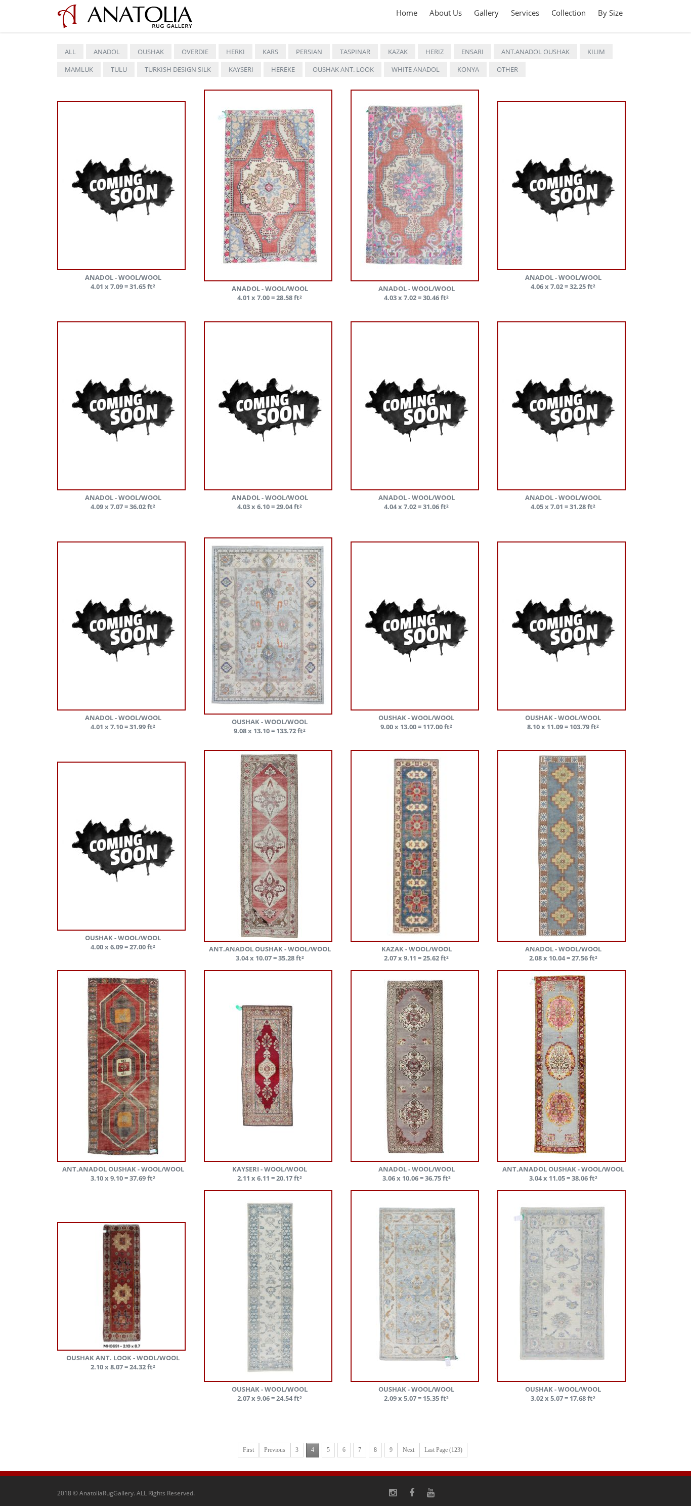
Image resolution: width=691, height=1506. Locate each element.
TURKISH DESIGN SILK (178, 69)
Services (525, 13)
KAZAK (398, 51)
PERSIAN (309, 51)
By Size (610, 13)
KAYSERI (241, 69)
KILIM (596, 51)
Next (408, 1449)
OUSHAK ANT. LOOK (343, 69)
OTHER (507, 69)
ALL (70, 51)
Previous (274, 1449)
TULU (119, 69)
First (248, 1449)
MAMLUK (79, 69)
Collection (568, 13)
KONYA (468, 69)
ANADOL (107, 51)
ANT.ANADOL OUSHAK (535, 51)
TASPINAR (355, 51)
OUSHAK (151, 51)
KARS (270, 51)
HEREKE (283, 69)
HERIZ (434, 51)
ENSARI (472, 51)
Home (406, 13)
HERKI (235, 51)
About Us (445, 13)
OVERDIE (195, 51)
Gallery (486, 13)
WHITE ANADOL (416, 69)
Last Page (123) (443, 1449)
